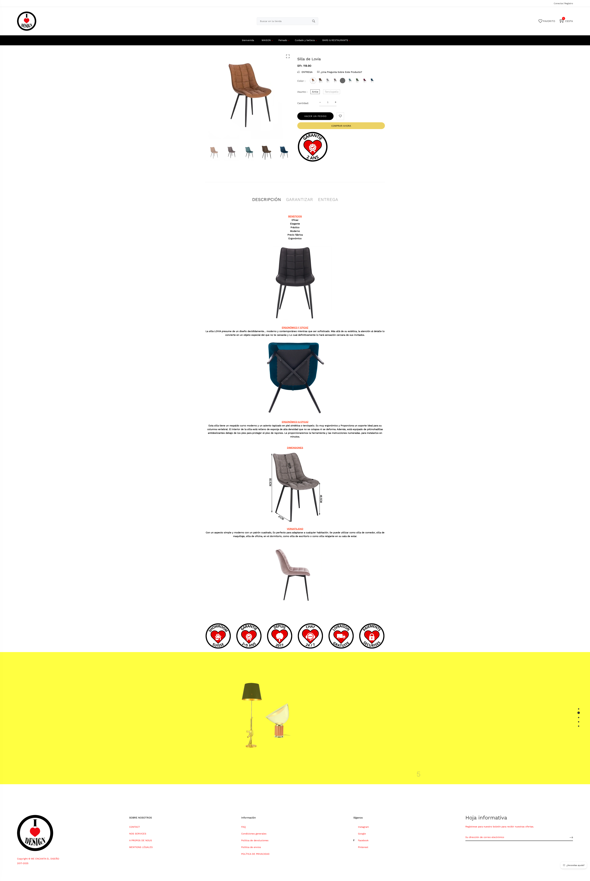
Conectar (558, 3)
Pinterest (363, 847)
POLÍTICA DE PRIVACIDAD (255, 854)
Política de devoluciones (254, 840)
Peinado (282, 40)
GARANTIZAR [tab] (299, 199)
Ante (315, 91)
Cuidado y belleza (305, 40)
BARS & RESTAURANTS (335, 40)
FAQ (243, 827)
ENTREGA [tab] (328, 199)
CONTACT (134, 827)
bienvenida (248, 40)
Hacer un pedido (315, 116)
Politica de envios (251, 847)
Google (362, 833)
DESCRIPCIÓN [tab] (266, 199)
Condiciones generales (253, 833)
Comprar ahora (341, 125)
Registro (568, 3)
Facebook (363, 840)
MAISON (266, 40)
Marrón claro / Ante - (285, 833)
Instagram (363, 827)
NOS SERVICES (137, 833)
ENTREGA (307, 72)
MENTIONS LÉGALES (141, 847)
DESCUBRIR (341, 749)
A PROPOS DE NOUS (140, 840)
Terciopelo (331, 91)
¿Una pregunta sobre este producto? (341, 72)
